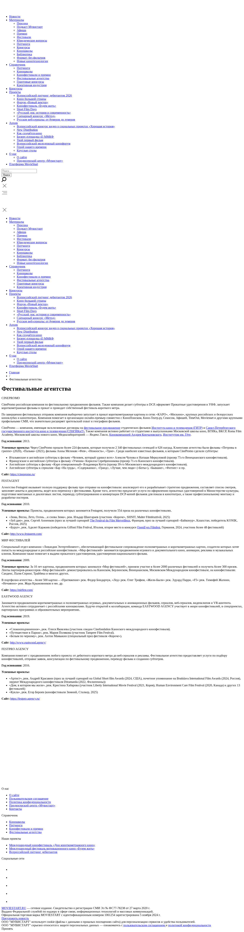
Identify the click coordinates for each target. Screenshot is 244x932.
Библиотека (24, 54)
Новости (14, 16)
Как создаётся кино (29, 133)
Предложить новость (15, 918)
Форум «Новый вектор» (32, 102)
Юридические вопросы (32, 40)
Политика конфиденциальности (30, 802)
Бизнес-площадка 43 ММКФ (35, 136)
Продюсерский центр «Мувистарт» (40, 160)
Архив (13, 123)
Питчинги (23, 44)
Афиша (21, 30)
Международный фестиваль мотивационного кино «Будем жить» (52, 848)
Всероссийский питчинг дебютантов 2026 (44, 95)
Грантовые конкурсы (30, 81)
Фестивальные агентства (33, 78)
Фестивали (24, 37)
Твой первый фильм (30, 140)
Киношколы (25, 50)
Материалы (16, 20)
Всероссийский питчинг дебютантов (33, 852)
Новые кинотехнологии (32, 61)
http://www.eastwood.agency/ (28, 642)
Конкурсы (23, 47)
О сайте (22, 157)
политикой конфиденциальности (189, 925)
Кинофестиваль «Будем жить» (36, 105)
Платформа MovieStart (23, 164)
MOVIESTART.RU (14, 908)
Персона (22, 23)
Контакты (15, 808)
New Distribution (27, 129)
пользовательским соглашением (144, 925)
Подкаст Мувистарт (30, 26)
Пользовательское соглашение (28, 798)
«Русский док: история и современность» (44, 112)
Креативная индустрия (32, 85)
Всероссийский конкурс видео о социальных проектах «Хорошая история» (66, 126)
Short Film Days (27, 109)
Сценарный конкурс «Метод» (36, 116)
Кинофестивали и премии (34, 74)
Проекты (15, 92)
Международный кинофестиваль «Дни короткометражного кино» (52, 845)
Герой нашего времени (32, 147)
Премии (22, 33)
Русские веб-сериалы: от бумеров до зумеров (46, 119)
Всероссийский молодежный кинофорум (43, 143)
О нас (13, 153)
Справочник (17, 64)
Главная (14, 372)
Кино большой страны (31, 99)
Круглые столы (27, 150)
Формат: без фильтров (31, 57)
